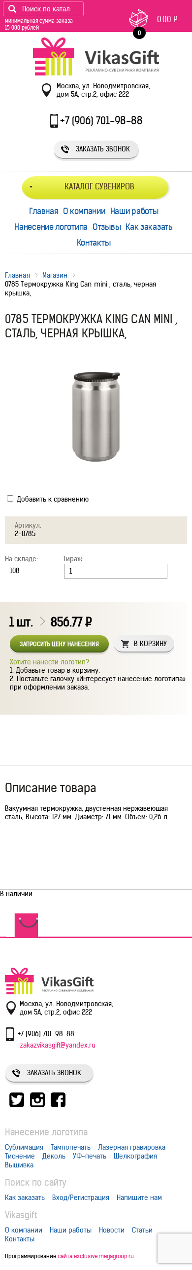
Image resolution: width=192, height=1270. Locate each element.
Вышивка (19, 1165)
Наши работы (134, 211)
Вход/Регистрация (80, 1197)
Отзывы (107, 226)
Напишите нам (139, 1197)
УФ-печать (89, 1156)
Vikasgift (21, 1215)
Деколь (53, 1156)
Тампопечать (71, 1147)
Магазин (55, 275)
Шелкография (135, 1156)
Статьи (142, 1230)
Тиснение (20, 1156)
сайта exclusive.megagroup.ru (96, 1256)
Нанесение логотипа (51, 226)
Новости (112, 1230)
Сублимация (24, 1147)
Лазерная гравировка (131, 1147)
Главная (43, 211)
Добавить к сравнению (52, 499)
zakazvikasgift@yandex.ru (58, 1045)
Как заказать (149, 226)
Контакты (94, 242)
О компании (84, 211)
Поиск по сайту (35, 1182)
